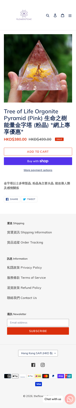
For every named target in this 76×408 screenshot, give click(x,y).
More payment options (38, 170)
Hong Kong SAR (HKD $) (37, 353)
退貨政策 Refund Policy (24, 288)
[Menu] (70, 15)
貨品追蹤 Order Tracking (25, 242)
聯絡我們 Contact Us (22, 298)
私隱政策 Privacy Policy (24, 267)
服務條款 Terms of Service (26, 278)
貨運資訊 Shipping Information (29, 232)
